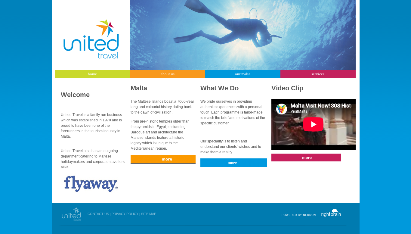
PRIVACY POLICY (125, 214)
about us (168, 74)
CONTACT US (98, 214)
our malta (242, 74)
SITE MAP (148, 214)
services (317, 74)
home (92, 74)
